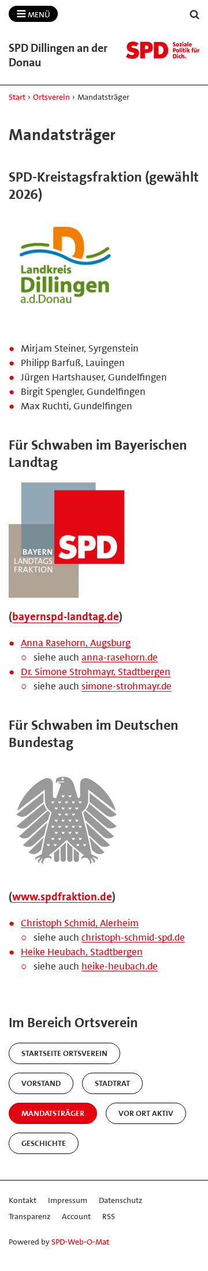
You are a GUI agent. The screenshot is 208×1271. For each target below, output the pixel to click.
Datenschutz (120, 1200)
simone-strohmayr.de (126, 686)
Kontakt (22, 1200)
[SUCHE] (195, 15)
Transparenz (29, 1216)
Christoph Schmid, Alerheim (80, 923)
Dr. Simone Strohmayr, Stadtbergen (95, 671)
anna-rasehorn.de (119, 657)
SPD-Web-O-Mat (80, 1241)
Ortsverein (51, 97)
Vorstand (41, 1083)
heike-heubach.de (119, 966)
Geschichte (43, 1143)
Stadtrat (112, 1083)
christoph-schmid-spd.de (133, 937)
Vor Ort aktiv (145, 1113)
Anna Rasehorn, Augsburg (76, 642)
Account (76, 1216)
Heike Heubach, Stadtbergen (82, 951)
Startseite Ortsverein (64, 1053)
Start (17, 97)
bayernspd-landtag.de (65, 616)
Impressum (67, 1200)
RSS (108, 1216)
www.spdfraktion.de (62, 896)
